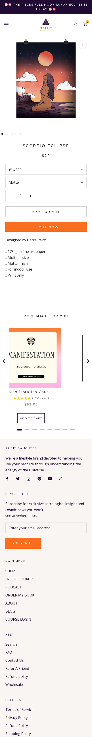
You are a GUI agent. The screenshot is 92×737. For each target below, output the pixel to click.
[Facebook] (7, 478)
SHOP (10, 571)
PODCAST (13, 587)
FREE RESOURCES (19, 579)
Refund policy (16, 676)
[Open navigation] (6, 24)
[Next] (87, 361)
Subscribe (23, 543)
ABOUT (11, 603)
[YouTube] (50, 478)
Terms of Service (19, 709)
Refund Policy (16, 725)
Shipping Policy (18, 733)
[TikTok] (61, 478)
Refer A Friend (17, 668)
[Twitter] (18, 478)
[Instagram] (28, 478)
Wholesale (14, 684)
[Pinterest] (39, 478)
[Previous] (4, 361)
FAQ (8, 652)
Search (11, 644)
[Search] (75, 24)
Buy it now (46, 227)
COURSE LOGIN (18, 619)
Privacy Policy (16, 717)
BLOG (10, 611)
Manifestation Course (31, 392)
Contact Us (14, 660)
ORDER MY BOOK (19, 595)
